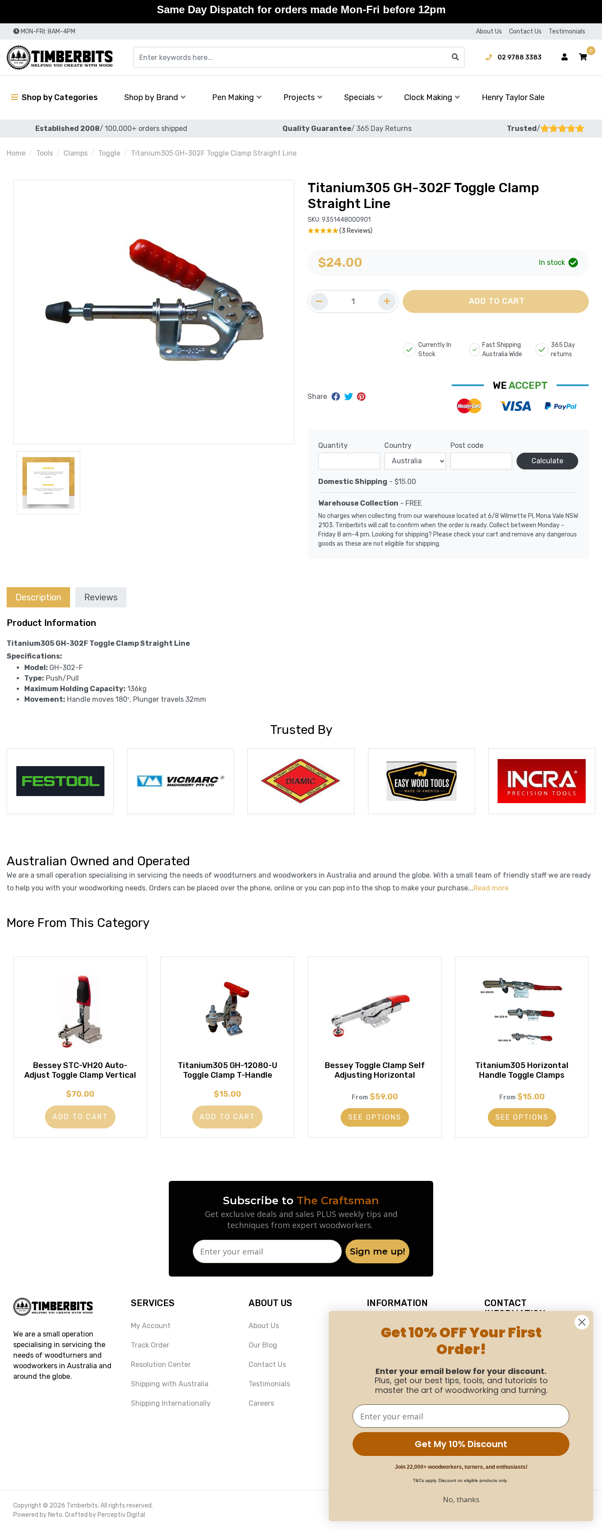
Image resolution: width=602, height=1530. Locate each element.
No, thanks (461, 1499)
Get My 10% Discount (461, 1444)
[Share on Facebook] (336, 396)
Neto (55, 1515)
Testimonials (567, 31)
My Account (151, 1326)
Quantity (333, 445)
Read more (491, 888)
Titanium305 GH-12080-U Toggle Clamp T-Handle (227, 1070)
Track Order (150, 1345)
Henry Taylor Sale (513, 97)
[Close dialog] (582, 1322)
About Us (489, 31)
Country (398, 445)
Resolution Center (161, 1364)
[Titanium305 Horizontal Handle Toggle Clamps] (522, 1012)
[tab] (38, 597)
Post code (466, 445)
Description (38, 597)
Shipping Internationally (171, 1403)
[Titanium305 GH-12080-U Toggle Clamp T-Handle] (227, 1012)
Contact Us (525, 31)
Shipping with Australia (169, 1384)
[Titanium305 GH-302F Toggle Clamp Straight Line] (153, 312)
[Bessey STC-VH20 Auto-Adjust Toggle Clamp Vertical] (80, 1012)
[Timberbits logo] (59, 57)
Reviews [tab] (101, 597)
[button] (583, 57)
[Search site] (455, 57)
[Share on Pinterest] (361, 396)
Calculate (547, 461)
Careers (261, 1403)
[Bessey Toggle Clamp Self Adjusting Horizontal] (375, 1012)
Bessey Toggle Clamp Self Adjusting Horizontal (375, 1070)
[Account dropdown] (564, 57)
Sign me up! (377, 1251)
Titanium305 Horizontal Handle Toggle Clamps (522, 1070)
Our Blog (263, 1345)
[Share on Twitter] (349, 396)
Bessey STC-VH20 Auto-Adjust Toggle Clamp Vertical (80, 1070)
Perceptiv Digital (121, 1515)
